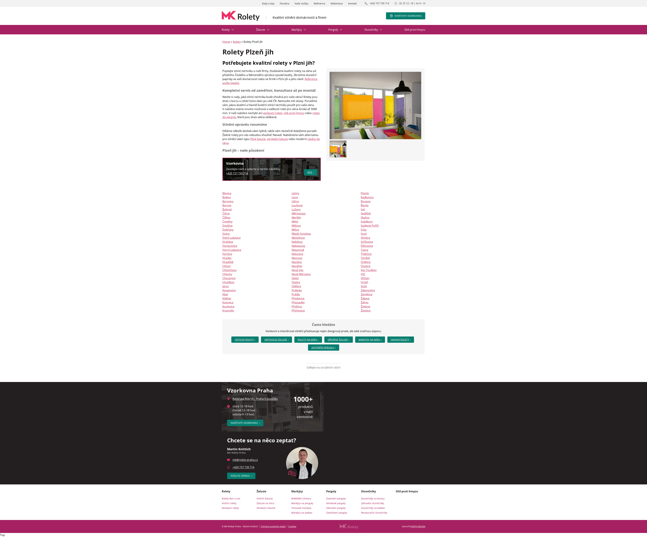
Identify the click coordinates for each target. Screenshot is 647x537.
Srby (363, 230)
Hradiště (227, 262)
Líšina (295, 201)
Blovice (226, 193)
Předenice (298, 298)
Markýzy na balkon (301, 512)
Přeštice (297, 306)
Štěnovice (367, 246)
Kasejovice (229, 290)
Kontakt (352, 3)
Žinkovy (365, 306)
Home (226, 42)
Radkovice (367, 197)
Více (309, 172)
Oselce (296, 282)
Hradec (227, 258)
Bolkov (226, 197)
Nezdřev (297, 266)
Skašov (365, 217)
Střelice (365, 238)
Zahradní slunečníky (372, 503)
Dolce (226, 234)
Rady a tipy (268, 3)
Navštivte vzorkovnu (408, 15)
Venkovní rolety (230, 508)
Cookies (292, 526)
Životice (366, 310)
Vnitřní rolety (229, 503)
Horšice (227, 254)
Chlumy (227, 274)
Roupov (366, 201)
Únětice (366, 262)
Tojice (364, 250)
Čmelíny (227, 221)
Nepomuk (298, 250)
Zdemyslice (368, 290)
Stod (364, 234)
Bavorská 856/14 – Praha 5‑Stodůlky (255, 399)
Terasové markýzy (301, 508)
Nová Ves (297, 270)
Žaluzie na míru (265, 503)
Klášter (226, 298)
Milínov (296, 225)
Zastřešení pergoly (336, 512)
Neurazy (297, 258)
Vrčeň (364, 282)
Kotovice (227, 302)
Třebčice (366, 254)
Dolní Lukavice (231, 238)
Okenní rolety (400, 339)
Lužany (296, 209)
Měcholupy (299, 213)
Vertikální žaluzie (275, 339)
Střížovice (367, 242)
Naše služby (301, 3)
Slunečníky (371, 30)
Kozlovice (228, 306)
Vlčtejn (365, 278)
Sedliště (366, 213)
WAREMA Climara (301, 498)
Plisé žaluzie (258, 139)
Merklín (296, 217)
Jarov (225, 286)
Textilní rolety (244, 339)
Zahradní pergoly (336, 508)
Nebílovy (297, 242)
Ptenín (365, 193)
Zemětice (366, 294)
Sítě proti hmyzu (414, 30)
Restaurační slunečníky (374, 512)
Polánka (297, 290)
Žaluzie (260, 30)
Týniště (365, 258)
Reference (319, 3)
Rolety (226, 30)
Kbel (225, 294)
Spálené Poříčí (370, 225)
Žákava (365, 298)
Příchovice (298, 310)
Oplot (295, 278)
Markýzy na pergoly (302, 503)
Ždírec (365, 302)
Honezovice (229, 246)
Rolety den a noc (231, 498)
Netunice (297, 254)
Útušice (365, 266)
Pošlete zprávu (241, 475)
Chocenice (229, 278)
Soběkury (367, 221)
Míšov (295, 230)
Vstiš (364, 286)
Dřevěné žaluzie (338, 339)
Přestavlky (298, 302)
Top (2, 535)
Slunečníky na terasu (373, 498)
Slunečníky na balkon (373, 508)
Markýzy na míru (369, 339)
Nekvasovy (298, 246)
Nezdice (297, 262)
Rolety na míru (307, 339)
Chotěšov (228, 282)
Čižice (226, 213)
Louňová (297, 205)
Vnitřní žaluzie (265, 498)
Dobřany (228, 230)
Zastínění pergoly (322, 347)
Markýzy (296, 30)
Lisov (295, 197)
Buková (227, 209)
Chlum (226, 266)
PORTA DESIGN (417, 526)
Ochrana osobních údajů (273, 526)
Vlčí (363, 274)
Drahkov (227, 242)
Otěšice (296, 286)
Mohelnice (298, 238)
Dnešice (227, 225)
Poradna (284, 3)
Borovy (226, 205)
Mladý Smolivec (301, 234)
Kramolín (228, 310)
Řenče (364, 205)
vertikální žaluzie (277, 139)
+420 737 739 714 (379, 3)
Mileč (295, 221)
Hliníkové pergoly (336, 503)
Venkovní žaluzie (266, 508)
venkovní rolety (272, 113)
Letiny (295, 193)
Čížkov (226, 217)
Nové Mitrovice (301, 274)
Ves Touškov (369, 270)
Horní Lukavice (231, 250)
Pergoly (333, 30)
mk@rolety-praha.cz (245, 460)
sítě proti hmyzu (294, 113)
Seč (363, 209)
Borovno (227, 201)
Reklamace (337, 3)
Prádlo (296, 294)
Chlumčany (229, 270)
